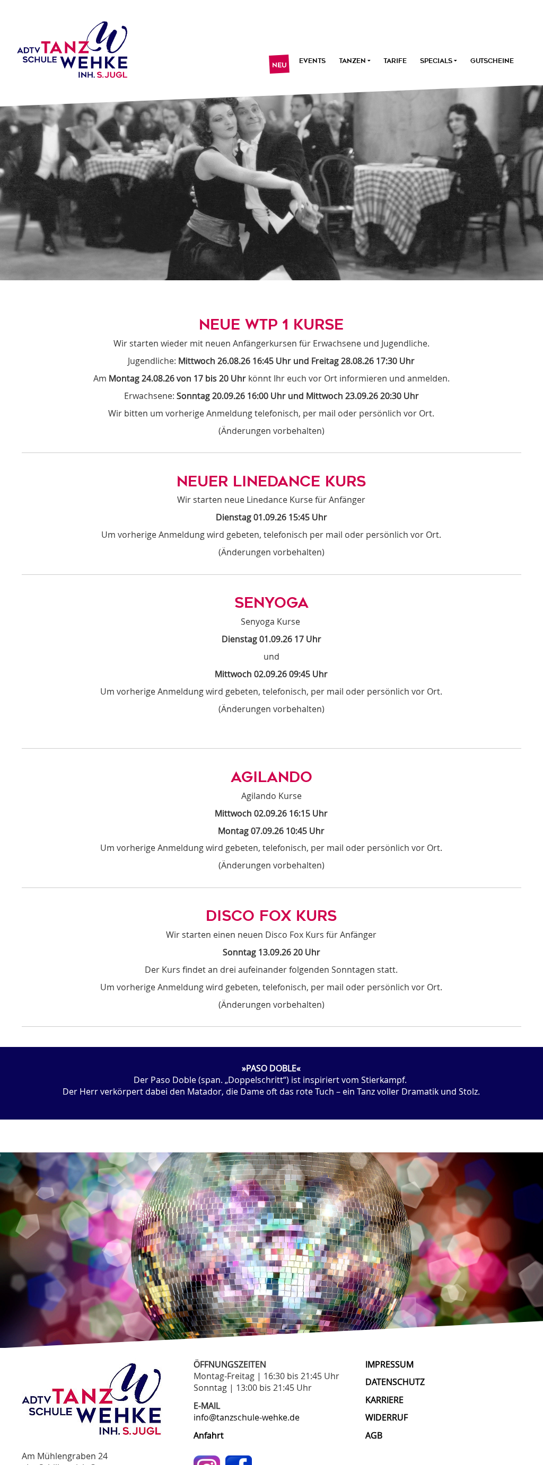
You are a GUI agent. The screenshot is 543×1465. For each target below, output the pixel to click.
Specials (436, 61)
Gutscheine (492, 61)
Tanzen (351, 61)
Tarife (395, 61)
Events (312, 61)
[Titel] (67, 46)
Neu (279, 65)
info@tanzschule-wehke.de (247, 1417)
